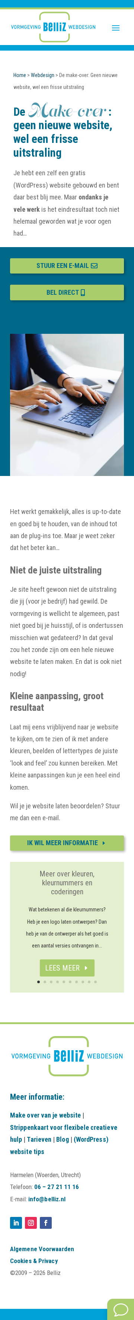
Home (19, 75)
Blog (62, 1139)
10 (95, 982)
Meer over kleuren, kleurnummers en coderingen (67, 882)
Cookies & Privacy (34, 1261)
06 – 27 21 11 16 (56, 1186)
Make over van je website (45, 1115)
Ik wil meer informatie (62, 843)
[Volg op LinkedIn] (16, 1223)
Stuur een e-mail (62, 265)
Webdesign (42, 75)
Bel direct (63, 292)
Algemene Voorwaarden (42, 1249)
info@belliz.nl (47, 1199)
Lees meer (62, 967)
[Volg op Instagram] (31, 1223)
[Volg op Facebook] (46, 1223)
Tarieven (39, 1139)
